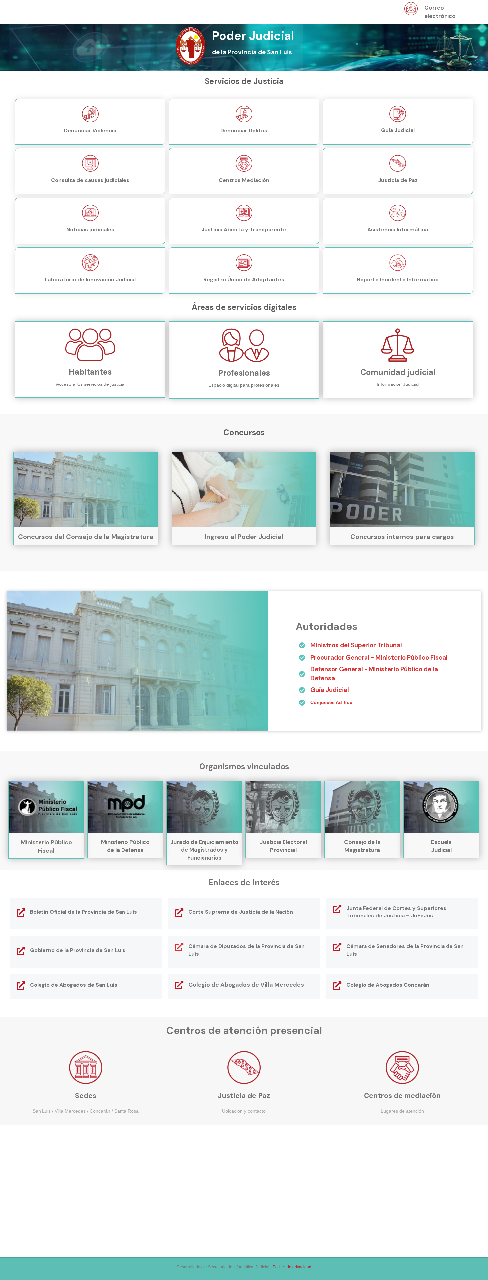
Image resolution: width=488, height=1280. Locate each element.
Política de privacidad (292, 1267)
